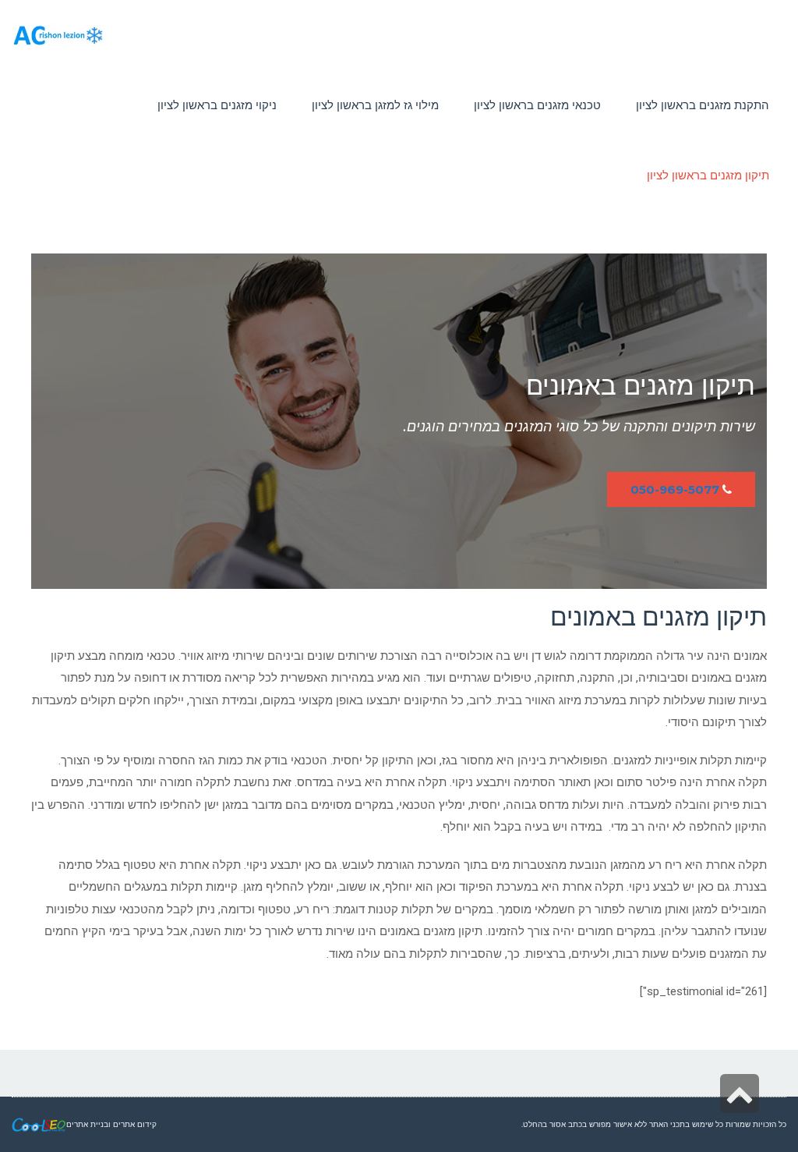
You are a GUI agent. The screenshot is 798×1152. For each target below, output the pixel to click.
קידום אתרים (135, 1124)
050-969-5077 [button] (674, 489)
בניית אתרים (87, 1124)
